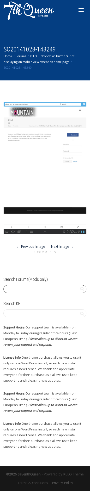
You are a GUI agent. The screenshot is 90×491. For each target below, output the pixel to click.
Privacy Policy (62, 482)
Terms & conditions (32, 482)
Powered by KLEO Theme (64, 474)
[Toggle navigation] (81, 10)
